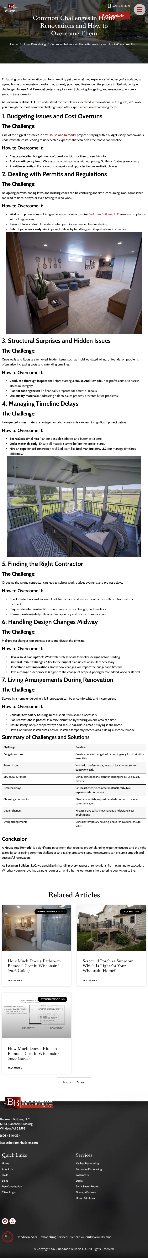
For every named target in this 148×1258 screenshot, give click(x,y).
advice (84, 107)
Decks (79, 1180)
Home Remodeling (34, 44)
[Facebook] (5, 1221)
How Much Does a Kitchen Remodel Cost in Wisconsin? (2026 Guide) (33, 1053)
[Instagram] (12, 1221)
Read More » (15, 980)
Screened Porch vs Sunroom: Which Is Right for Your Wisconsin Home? (108, 965)
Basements (82, 1175)
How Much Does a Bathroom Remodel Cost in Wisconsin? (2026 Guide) (34, 965)
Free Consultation (12, 1186)
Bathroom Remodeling (89, 1169)
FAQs (5, 1175)
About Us (7, 1169)
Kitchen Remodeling (87, 1163)
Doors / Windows (86, 1192)
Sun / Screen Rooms (87, 1186)
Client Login (9, 1192)
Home (14, 44)
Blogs (5, 1180)
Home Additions (85, 1198)
